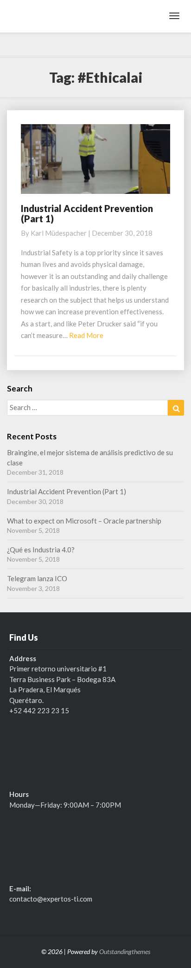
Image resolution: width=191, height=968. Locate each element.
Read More (86, 335)
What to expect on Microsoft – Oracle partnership (84, 521)
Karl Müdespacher (59, 233)
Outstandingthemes (124, 951)
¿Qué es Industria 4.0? (41, 549)
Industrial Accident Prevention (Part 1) (87, 213)
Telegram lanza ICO (37, 578)
